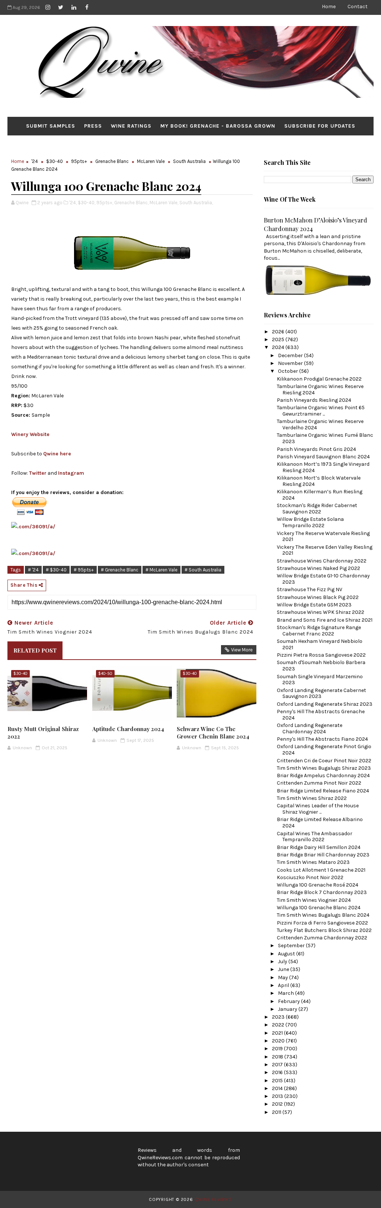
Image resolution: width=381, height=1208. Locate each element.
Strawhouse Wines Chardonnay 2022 (321, 561)
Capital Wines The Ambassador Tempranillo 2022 (314, 836)
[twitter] (60, 7)
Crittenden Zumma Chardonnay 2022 (322, 938)
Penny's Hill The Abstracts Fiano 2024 (322, 739)
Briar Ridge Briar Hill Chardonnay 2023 (323, 855)
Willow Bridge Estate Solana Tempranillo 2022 (310, 522)
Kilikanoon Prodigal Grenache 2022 (319, 379)
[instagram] (47, 7)
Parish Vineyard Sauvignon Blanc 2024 (323, 457)
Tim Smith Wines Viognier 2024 (314, 900)
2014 (278, 1088)
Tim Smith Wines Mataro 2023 (313, 862)
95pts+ (79, 161)
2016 (278, 1072)
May (283, 977)
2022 (278, 1025)
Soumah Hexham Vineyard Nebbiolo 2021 (319, 644)
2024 (278, 347)
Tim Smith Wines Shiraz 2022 (312, 798)
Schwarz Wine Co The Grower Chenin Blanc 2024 (213, 732)
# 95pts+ (84, 570)
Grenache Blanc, (131, 202)
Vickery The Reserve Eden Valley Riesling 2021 (324, 550)
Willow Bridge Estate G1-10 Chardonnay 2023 (323, 579)
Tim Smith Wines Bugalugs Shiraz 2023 (324, 768)
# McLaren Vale (161, 570)
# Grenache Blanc (119, 570)
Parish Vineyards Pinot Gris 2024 (316, 449)
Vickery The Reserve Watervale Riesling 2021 (323, 536)
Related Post (35, 650)
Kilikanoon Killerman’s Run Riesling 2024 (319, 494)
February (289, 1001)
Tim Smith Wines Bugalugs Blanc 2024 (323, 915)
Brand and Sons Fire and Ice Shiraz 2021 (324, 620)
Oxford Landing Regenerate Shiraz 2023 (324, 704)
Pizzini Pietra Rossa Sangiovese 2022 (321, 655)
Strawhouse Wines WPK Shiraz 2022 (320, 612)
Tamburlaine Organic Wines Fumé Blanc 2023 (325, 438)
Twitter (38, 473)
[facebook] (86, 7)
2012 (278, 1104)
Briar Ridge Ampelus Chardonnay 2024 (323, 775)
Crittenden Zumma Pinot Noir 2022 (319, 783)
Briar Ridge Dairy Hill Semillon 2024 (319, 847)
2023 (279, 1017)
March (286, 993)
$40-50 (105, 673)
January (288, 1009)
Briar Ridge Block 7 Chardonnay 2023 (322, 892)
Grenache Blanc (112, 161)
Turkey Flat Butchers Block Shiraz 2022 (324, 930)
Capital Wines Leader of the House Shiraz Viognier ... (318, 808)
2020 (279, 1041)
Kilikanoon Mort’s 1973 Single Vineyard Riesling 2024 (323, 467)
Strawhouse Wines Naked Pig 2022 (318, 568)
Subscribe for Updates (319, 126)
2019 (278, 1048)
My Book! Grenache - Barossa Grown (217, 126)
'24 (34, 161)
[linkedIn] (73, 7)
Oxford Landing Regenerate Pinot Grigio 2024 (324, 749)
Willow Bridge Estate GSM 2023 (314, 605)
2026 (278, 332)
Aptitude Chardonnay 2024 (128, 729)
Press (93, 126)
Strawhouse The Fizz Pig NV (309, 589)
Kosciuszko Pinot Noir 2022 (310, 877)
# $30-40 (56, 570)
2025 (278, 339)
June (284, 969)
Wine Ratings (131, 126)
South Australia (189, 161)
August (287, 954)
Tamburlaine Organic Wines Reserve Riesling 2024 (320, 389)
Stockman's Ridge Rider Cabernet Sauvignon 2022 (317, 508)
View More (242, 650)
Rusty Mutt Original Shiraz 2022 (43, 732)
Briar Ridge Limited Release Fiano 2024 (323, 791)
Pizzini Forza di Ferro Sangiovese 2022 (322, 923)
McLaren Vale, (164, 202)
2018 (278, 1057)
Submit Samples (50, 126)
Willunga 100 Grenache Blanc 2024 (319, 907)
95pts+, (104, 202)
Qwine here (57, 454)
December (291, 355)
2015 (278, 1080)
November (291, 363)
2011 (277, 1112)
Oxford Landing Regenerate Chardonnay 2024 (309, 728)
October (288, 371)
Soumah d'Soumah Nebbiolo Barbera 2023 (321, 665)
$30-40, (86, 202)
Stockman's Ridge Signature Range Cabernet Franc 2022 (319, 630)
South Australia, (196, 202)
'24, (73, 202)
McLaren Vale (151, 161)
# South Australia (203, 570)
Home (329, 6)
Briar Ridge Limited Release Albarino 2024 (320, 822)
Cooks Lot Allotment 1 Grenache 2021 (321, 870)
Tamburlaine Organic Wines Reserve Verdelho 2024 (320, 424)
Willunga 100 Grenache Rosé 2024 (317, 885)
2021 (278, 1033)
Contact (358, 6)
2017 (278, 1064)
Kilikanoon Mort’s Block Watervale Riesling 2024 (319, 481)
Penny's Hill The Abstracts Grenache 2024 (321, 714)
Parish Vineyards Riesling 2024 (314, 400)
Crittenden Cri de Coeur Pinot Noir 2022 (324, 760)
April (284, 985)
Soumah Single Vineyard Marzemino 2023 (320, 679)
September (292, 945)
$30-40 (54, 161)
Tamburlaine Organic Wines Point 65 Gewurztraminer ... (321, 410)
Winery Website (30, 434)
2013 (278, 1096)
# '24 (33, 570)
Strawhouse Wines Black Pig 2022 (318, 597)
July (283, 961)
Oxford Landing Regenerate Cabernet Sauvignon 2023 (321, 693)
